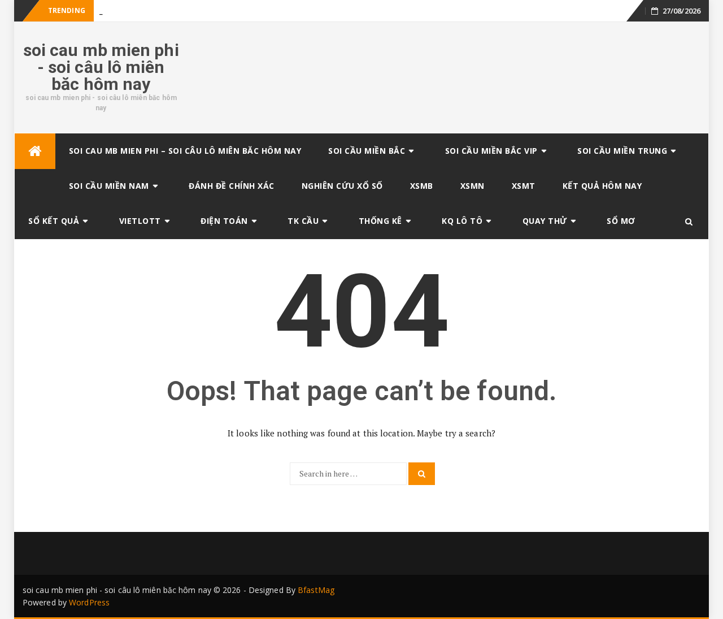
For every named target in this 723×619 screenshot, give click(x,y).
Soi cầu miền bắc (366, 150)
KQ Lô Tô (462, 220)
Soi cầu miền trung (622, 150)
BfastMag (316, 590)
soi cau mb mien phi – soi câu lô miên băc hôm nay (185, 150)
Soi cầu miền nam (109, 185)
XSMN (472, 185)
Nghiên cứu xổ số (342, 185)
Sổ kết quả (53, 220)
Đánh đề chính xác (232, 185)
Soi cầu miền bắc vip (491, 150)
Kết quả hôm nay (602, 185)
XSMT (523, 185)
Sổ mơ (621, 220)
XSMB (421, 185)
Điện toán (224, 220)
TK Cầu (303, 220)
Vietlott (140, 220)
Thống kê (380, 220)
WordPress (89, 602)
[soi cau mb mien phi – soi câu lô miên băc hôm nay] (35, 151)
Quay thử (544, 220)
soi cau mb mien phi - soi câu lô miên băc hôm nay (101, 67)
